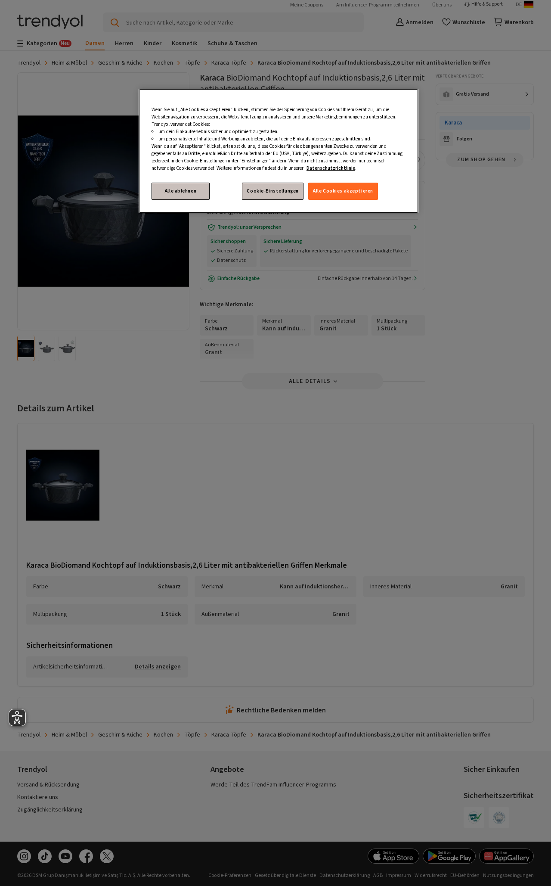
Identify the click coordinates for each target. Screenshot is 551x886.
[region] (278, 151)
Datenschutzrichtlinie (330, 168)
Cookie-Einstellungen (272, 191)
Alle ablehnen (180, 191)
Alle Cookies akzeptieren (343, 191)
